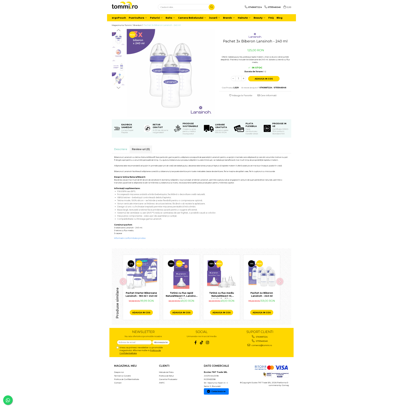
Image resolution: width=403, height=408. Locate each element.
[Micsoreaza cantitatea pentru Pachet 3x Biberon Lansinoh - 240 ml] (233, 78)
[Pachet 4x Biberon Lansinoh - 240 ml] (262, 274)
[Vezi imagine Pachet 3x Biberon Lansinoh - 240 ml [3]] (118, 79)
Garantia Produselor (168, 379)
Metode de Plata (166, 372)
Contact (118, 383)
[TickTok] (201, 342)
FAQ (271, 17)
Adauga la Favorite (241, 95)
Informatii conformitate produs (129, 238)
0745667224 (261, 336)
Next (118, 87)
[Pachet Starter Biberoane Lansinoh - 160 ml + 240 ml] (141, 274)
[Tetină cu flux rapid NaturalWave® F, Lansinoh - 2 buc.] (181, 274)
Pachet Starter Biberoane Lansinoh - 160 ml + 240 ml (141, 294)
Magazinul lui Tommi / (122, 25)
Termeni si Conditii (122, 376)
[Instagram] (207, 342)
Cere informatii (268, 95)
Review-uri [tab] (141, 149)
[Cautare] (212, 7)
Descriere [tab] (120, 149)
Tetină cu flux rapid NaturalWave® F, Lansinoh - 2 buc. (181, 294)
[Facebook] (195, 342)
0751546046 (261, 341)
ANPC (162, 383)
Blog (279, 17)
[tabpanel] (171, 73)
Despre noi (119, 372)
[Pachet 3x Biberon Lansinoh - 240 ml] (171, 73)
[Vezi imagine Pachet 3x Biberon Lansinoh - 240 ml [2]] (118, 65)
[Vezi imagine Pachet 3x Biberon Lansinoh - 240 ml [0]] (118, 38)
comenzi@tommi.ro (261, 345)
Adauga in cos (264, 78)
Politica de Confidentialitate (126, 379)
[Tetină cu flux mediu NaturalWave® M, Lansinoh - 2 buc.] (222, 274)
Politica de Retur (166, 376)
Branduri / (138, 25)
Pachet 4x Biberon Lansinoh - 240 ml (261, 294)
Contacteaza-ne (218, 391)
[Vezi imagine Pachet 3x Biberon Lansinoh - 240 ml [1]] (118, 52)
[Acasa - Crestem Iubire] (127, 7)
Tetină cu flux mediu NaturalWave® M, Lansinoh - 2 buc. (221, 294)
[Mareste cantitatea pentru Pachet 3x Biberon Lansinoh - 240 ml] (243, 78)
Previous (118, 30)
